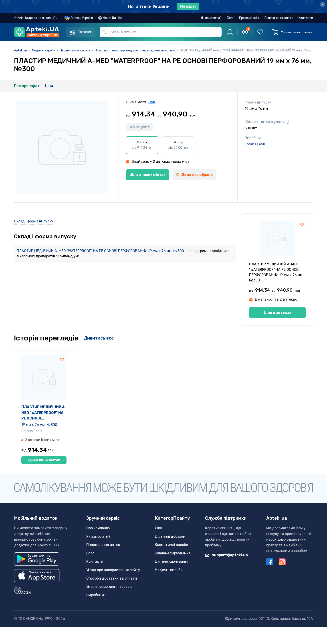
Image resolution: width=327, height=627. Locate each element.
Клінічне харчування (173, 553)
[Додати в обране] (302, 224)
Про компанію (249, 18)
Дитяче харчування (172, 561)
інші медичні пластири (159, 50)
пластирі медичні (125, 50)
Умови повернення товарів (109, 586)
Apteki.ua (21, 50)
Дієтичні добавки (170, 536)
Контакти (306, 18)
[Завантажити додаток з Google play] (36, 559)
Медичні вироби (43, 50)
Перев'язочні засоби (75, 50)
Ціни (49, 86)
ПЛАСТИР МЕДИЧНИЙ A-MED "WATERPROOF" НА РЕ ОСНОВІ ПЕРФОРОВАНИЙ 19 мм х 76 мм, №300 (101, 251)
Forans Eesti (255, 144)
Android (44, 545)
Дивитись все (99, 338)
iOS (56, 545)
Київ (151, 102)
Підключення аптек (278, 18)
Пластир (101, 50)
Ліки (158, 528)
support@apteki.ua (229, 555)
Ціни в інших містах (147, 175)
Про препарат (27, 86)
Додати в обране (197, 175)
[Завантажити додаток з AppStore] (37, 575)
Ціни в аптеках (277, 312)
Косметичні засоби (171, 545)
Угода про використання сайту (113, 570)
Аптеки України (82, 18)
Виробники (95, 595)
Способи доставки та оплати (111, 578)
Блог (230, 18)
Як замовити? (211, 18)
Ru (120, 18)
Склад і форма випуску (33, 221)
